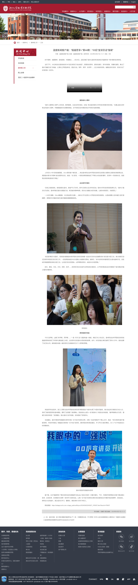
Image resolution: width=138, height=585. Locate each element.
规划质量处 (29, 552)
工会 (59, 538)
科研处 (42, 544)
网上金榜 (21, 72)
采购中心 (4, 569)
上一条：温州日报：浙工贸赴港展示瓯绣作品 (57, 517)
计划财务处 (29, 547)
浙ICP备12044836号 (51, 581)
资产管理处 (43, 547)
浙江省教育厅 (82, 538)
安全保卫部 (43, 549)
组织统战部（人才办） (46, 535)
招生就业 (90, 11)
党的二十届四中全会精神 (26, 77)
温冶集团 (61, 544)
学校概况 (65, 11)
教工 (3, 2)
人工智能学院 (5, 538)
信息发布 (124, 11)
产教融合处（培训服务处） (46, 554)
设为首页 (117, 2)
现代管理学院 (5, 544)
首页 (18, 42)
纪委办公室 (61, 535)
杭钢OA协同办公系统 (84, 547)
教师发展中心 (5, 566)
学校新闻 (21, 58)
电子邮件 (100, 535)
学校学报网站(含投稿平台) (105, 552)
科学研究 (98, 11)
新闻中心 (73, 11)
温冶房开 (61, 547)
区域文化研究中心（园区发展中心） (10, 562)
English (133, 2)
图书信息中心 (5, 558)
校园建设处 (43, 561)
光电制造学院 (5, 535)
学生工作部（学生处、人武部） (32, 542)
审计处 (28, 549)
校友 (14, 2)
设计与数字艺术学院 (7, 547)
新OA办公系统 (102, 544)
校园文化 (107, 11)
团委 (59, 541)
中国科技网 (81, 535)
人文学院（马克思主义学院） (9, 549)
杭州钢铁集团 (82, 544)
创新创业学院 (5, 555)
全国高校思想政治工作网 (85, 541)
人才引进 (132, 11)
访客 (19, 2)
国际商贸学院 (5, 541)
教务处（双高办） (45, 541)
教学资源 (115, 11)
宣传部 (28, 538)
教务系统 (100, 549)
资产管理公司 (62, 549)
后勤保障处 (43, 558)
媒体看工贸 (34, 42)
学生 (9, 2)
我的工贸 (26, 2)
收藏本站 (125, 2)
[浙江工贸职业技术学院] (17, 8)
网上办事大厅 (35, 2)
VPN (99, 538)
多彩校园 (21, 63)
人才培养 (81, 11)
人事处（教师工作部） (46, 538)
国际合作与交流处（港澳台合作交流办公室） (32, 559)
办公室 (28, 535)
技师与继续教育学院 (7, 552)
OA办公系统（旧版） (104, 547)
